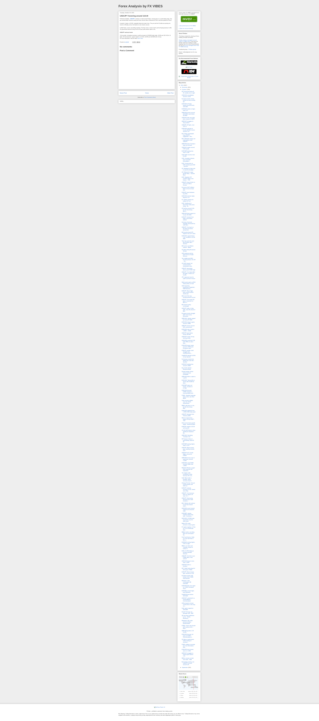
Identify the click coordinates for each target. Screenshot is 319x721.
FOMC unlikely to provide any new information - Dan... (188, 646)
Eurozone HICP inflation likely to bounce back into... (188, 189)
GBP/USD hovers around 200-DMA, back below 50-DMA (188, 114)
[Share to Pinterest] (139, 42)
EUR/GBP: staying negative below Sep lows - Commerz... (187, 515)
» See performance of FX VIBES (187, 25)
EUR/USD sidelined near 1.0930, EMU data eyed (188, 411)
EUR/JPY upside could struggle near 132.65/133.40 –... (187, 352)
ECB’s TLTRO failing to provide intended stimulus (188, 552)
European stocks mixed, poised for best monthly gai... (188, 100)
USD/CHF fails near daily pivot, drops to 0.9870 (188, 118)
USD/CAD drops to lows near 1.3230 (188, 561)
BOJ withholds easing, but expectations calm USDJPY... (188, 140)
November (185, 87)
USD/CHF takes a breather (186, 565)
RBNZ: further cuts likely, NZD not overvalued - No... (188, 533)
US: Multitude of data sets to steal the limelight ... (188, 169)
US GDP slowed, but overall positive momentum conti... (187, 265)
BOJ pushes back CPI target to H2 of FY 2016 (188, 233)
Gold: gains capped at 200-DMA (187, 609)
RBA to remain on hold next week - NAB (187, 658)
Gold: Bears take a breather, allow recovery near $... (187, 479)
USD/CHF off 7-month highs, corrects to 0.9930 (187, 454)
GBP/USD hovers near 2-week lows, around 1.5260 (188, 459)
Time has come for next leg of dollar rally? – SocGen (188, 242)
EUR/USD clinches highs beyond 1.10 (188, 196)
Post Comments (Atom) (150, 97)
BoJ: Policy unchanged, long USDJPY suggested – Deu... (188, 135)
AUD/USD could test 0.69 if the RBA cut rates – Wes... (188, 342)
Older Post (170, 93)
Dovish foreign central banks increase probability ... (187, 373)
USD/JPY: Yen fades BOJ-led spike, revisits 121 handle (188, 273)
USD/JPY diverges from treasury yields (188, 415)
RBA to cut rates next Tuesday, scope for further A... (187, 547)
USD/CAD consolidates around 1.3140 (188, 95)
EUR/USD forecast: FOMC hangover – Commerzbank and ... (188, 392)
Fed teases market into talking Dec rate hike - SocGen (188, 360)
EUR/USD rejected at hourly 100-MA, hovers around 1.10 (188, 130)
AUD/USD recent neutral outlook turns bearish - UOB (188, 510)
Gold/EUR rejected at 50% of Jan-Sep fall (188, 356)
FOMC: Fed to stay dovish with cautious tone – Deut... (188, 627)
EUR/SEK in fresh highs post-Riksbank (188, 591)
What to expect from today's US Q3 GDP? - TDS (188, 419)
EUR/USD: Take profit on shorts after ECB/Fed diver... (188, 382)
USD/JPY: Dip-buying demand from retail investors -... (187, 499)
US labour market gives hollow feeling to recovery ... (188, 641)
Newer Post (123, 93)
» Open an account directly (186, 28)
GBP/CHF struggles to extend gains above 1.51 (187, 654)
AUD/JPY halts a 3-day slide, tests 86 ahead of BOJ (188, 310)
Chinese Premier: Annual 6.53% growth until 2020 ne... (188, 484)
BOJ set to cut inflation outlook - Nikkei (187, 246)
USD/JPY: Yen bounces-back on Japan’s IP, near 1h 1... (188, 494)
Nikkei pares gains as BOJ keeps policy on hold (188, 282)
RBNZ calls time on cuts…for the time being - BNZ (188, 407)
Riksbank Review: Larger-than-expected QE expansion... (188, 469)
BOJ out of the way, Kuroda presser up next (188, 296)
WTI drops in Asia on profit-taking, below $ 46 (188, 440)
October (184, 89)
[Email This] (133, 42)
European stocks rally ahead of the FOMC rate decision (187, 577)
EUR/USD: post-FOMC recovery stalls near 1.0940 (188, 464)
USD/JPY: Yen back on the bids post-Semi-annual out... (188, 229)
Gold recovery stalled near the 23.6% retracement (187, 402)
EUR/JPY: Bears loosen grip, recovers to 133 (188, 572)
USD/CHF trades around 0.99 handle (188, 148)
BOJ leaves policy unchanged (186, 305)
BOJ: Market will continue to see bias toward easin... (188, 505)
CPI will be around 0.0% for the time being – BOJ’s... (188, 210)
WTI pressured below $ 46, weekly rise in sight (188, 92)
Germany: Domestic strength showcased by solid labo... (188, 223)
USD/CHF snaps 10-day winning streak (188, 337)
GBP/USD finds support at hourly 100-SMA (188, 214)
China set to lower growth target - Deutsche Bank (188, 423)
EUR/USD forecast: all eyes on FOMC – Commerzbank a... (187, 636)
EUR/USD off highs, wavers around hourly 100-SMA (188, 105)
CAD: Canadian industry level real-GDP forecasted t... (188, 160)
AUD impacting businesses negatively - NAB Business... (188, 287)
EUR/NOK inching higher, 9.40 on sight (188, 543)
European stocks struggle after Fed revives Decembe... (188, 315)
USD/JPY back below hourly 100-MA (187, 333)
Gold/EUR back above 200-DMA (187, 595)
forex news (140, 38)
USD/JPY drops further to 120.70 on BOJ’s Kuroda (188, 184)
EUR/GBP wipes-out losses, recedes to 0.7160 (187, 387)
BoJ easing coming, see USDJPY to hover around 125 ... (188, 663)
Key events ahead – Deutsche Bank (187, 368)
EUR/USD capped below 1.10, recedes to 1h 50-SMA (188, 237)
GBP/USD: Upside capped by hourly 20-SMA (188, 319)
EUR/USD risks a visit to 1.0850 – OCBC (188, 330)
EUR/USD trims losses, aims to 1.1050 (188, 650)
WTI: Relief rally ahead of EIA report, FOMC (188, 569)
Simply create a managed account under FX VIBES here (188, 40)
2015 (182, 85)
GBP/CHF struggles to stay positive (187, 122)
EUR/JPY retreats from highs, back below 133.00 (188, 218)
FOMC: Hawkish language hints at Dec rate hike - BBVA (188, 397)
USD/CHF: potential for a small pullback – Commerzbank (188, 599)
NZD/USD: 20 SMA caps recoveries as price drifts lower (188, 520)
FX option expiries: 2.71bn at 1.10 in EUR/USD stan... (188, 528)
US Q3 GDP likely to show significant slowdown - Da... (188, 432)
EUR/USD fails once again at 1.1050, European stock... (188, 587)
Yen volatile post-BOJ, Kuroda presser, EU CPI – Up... (188, 260)
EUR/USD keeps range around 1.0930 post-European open (188, 347)
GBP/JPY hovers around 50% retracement (188, 326)
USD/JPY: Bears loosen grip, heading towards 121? (188, 449)
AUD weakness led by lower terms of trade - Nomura (188, 255)
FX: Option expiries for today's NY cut (187, 200)
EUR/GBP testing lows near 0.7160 (187, 151)
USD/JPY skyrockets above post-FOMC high (188, 269)
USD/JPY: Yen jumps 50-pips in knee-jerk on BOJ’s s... (188, 301)
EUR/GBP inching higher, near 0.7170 (188, 444)
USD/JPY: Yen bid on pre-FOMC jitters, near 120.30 (188, 557)
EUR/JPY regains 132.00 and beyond (188, 427)
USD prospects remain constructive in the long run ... (188, 604)
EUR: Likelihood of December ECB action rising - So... (188, 205)
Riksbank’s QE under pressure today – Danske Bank (187, 622)
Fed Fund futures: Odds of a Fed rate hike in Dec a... (188, 538)
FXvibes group (192, 49)
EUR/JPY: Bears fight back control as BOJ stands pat (187, 292)
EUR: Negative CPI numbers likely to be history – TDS (187, 178)
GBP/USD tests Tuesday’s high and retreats (188, 144)
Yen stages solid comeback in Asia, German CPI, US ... (187, 474)
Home (147, 93)
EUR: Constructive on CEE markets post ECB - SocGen (188, 165)
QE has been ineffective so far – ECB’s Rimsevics (188, 617)
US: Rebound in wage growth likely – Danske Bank (188, 173)
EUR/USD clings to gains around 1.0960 (188, 322)
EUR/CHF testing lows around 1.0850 (187, 365)
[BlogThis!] (134, 42)
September (185, 667)
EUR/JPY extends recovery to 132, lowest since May (188, 489)
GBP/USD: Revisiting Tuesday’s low (187, 436)
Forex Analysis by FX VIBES (140, 6)
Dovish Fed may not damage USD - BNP (187, 612)
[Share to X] (136, 42)
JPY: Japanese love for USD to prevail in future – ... (188, 278)
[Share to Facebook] (138, 42)
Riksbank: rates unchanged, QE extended (186, 582)
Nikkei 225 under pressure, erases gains (188, 524)
